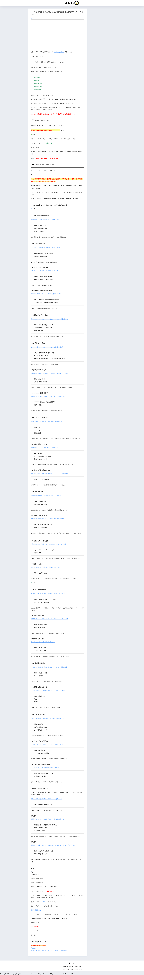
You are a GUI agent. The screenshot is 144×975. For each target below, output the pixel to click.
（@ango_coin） (59, 52)
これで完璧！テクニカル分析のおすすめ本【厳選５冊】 (46, 767)
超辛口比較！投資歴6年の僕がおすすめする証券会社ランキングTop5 (49, 373)
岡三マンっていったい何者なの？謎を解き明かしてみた (46, 567)
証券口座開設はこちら (37, 910)
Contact (71, 966)
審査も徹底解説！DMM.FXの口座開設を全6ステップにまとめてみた (49, 396)
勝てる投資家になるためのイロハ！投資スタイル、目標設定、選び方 (49, 319)
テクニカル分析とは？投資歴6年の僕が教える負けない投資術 (47, 718)
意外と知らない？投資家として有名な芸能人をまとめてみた (47, 421)
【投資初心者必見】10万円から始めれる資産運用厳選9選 (46, 294)
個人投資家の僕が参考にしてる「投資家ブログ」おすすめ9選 (47, 518)
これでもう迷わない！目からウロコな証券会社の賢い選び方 (47, 347)
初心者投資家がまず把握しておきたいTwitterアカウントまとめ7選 (48, 544)
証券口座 (44, 901)
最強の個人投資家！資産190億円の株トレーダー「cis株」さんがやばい (50, 473)
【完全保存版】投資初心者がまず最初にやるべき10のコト (46, 799)
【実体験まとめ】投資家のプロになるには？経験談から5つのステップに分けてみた (53, 845)
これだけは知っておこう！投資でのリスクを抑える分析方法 (47, 744)
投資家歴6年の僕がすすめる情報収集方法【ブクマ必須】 (46, 495)
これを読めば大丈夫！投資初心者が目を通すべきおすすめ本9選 (48, 690)
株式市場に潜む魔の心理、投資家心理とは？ (43, 642)
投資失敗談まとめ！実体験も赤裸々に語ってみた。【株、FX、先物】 (49, 619)
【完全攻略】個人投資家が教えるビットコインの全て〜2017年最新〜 (49, 950)
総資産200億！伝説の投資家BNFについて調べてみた (45, 447)
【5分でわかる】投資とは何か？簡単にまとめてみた (45, 219)
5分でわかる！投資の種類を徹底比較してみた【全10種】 (46, 247)
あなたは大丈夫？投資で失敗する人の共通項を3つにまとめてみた (48, 593)
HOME (72, 963)
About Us (65, 966)
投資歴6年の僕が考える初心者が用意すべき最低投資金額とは (47, 819)
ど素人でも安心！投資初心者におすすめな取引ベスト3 (45, 270)
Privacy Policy (77, 966)
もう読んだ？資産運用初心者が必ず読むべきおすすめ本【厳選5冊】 (49, 667)
